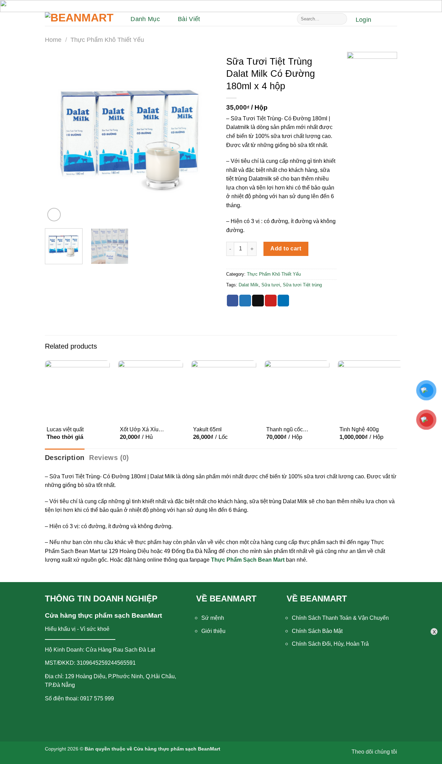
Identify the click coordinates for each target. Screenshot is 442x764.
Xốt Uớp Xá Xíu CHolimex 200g (139, 429)
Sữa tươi (270, 284)
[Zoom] (54, 214)
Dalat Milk (249, 284)
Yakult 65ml (207, 429)
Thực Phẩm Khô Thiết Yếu (107, 39)
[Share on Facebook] (233, 300)
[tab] (64, 458)
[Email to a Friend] (258, 300)
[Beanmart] (79, 19)
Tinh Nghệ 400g (359, 429)
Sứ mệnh (212, 618)
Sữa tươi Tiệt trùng (302, 284)
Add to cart (285, 248)
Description (64, 457)
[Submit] (340, 19)
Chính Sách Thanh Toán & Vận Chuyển (340, 618)
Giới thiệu (213, 631)
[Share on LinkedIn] (283, 300)
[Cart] (387, 20)
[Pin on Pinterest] (271, 300)
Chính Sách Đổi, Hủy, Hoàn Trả (330, 644)
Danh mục (145, 19)
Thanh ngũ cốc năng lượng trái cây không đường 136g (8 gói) (290, 429)
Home (53, 39)
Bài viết (189, 19)
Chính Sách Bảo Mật (317, 631)
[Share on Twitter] (245, 300)
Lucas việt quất (65, 429)
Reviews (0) (109, 457)
